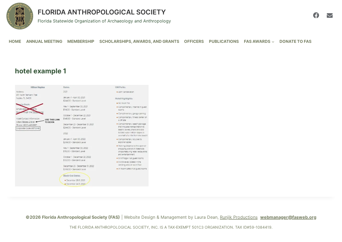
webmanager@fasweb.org (288, 217)
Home (15, 41)
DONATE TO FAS (295, 41)
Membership (80, 41)
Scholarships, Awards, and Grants (139, 41)
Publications (224, 41)
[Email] (330, 15)
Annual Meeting (44, 41)
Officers (194, 41)
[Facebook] (316, 15)
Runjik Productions (239, 217)
